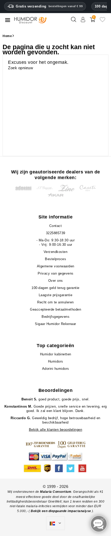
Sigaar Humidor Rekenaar (55, 324)
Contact (55, 226)
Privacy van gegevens (56, 273)
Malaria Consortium (55, 492)
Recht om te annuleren (55, 302)
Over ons (55, 281)
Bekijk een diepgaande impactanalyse (61, 511)
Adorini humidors (55, 369)
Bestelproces (55, 259)
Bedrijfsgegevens (55, 317)
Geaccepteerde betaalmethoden (55, 309)
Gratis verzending (49, 6)
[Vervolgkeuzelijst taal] (55, 523)
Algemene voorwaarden (55, 266)
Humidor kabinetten (55, 354)
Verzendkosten (56, 252)
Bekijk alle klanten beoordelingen (55, 430)
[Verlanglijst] (102, 21)
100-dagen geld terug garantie (55, 288)
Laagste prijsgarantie (56, 295)
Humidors (55, 361)
